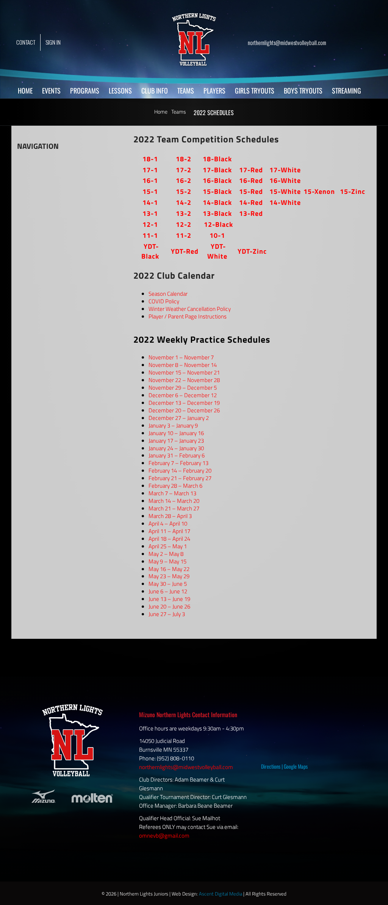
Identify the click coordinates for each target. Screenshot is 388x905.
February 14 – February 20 (180, 470)
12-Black (218, 224)
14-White (285, 202)
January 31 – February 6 (177, 455)
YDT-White (217, 251)
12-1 (150, 224)
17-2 (183, 170)
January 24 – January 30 (176, 448)
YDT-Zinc (252, 251)
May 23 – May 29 (169, 576)
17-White (285, 170)
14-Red (251, 202)
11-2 (183, 235)
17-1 (150, 170)
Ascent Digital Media (220, 893)
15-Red (251, 191)
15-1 (150, 191)
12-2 (183, 224)
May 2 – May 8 (166, 553)
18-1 (150, 159)
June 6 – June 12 (168, 591)
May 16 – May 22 (169, 569)
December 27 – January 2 (179, 417)
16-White (285, 180)
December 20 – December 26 (184, 410)
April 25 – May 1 (168, 546)
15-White (285, 191)
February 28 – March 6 (175, 485)
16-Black (217, 180)
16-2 (183, 180)
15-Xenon (319, 191)
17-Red (251, 170)
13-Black (217, 213)
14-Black (217, 202)
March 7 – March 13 (172, 493)
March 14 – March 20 (174, 500)
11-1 (150, 235)
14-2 (183, 202)
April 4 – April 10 (168, 523)
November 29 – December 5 (183, 387)
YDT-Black (150, 251)
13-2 (183, 213)
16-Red (251, 180)
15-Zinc (352, 191)
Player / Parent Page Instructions (188, 316)
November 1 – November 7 (181, 357)
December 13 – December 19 (184, 402)
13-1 (150, 213)
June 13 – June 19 (169, 598)
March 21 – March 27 (174, 508)
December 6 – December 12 (183, 395)
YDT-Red (185, 251)
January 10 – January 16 (176, 433)
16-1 (150, 180)
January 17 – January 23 (176, 440)
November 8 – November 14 (183, 364)
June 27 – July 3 (167, 614)
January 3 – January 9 (173, 425)
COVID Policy (164, 301)
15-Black (217, 191)
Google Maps (296, 766)
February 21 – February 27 (180, 478)
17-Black (217, 170)
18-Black (217, 159)
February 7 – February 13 (178, 463)
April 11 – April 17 (169, 531)
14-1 (150, 202)
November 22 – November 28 (184, 380)
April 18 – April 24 (169, 538)
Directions (270, 766)
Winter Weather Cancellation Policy (190, 308)
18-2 (183, 159)
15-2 (183, 191)
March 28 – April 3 (170, 516)
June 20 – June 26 (169, 606)
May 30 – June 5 (168, 583)
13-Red (251, 213)
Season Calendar (168, 293)
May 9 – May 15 (167, 561)
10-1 (217, 235)
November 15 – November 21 (184, 372)
